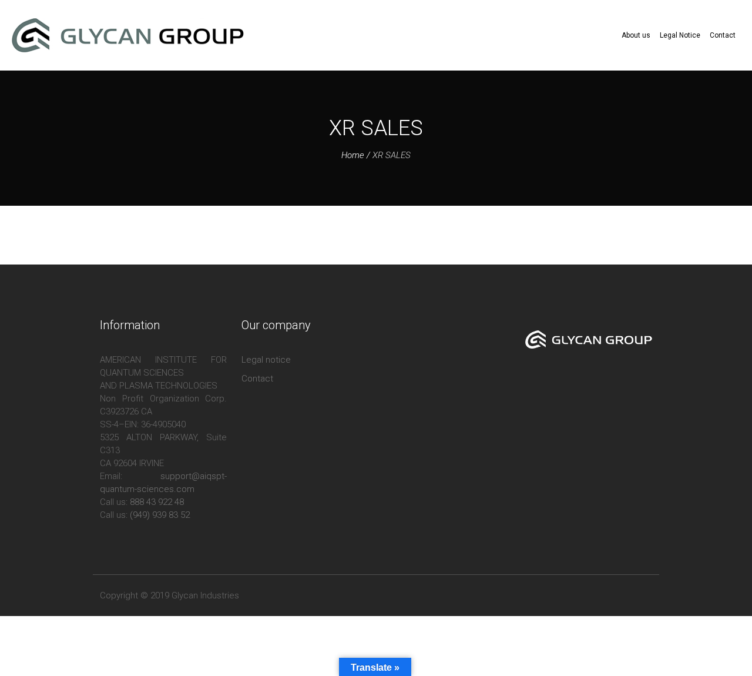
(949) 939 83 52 (160, 515)
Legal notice (266, 359)
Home (352, 155)
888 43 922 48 (157, 502)
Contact (257, 378)
